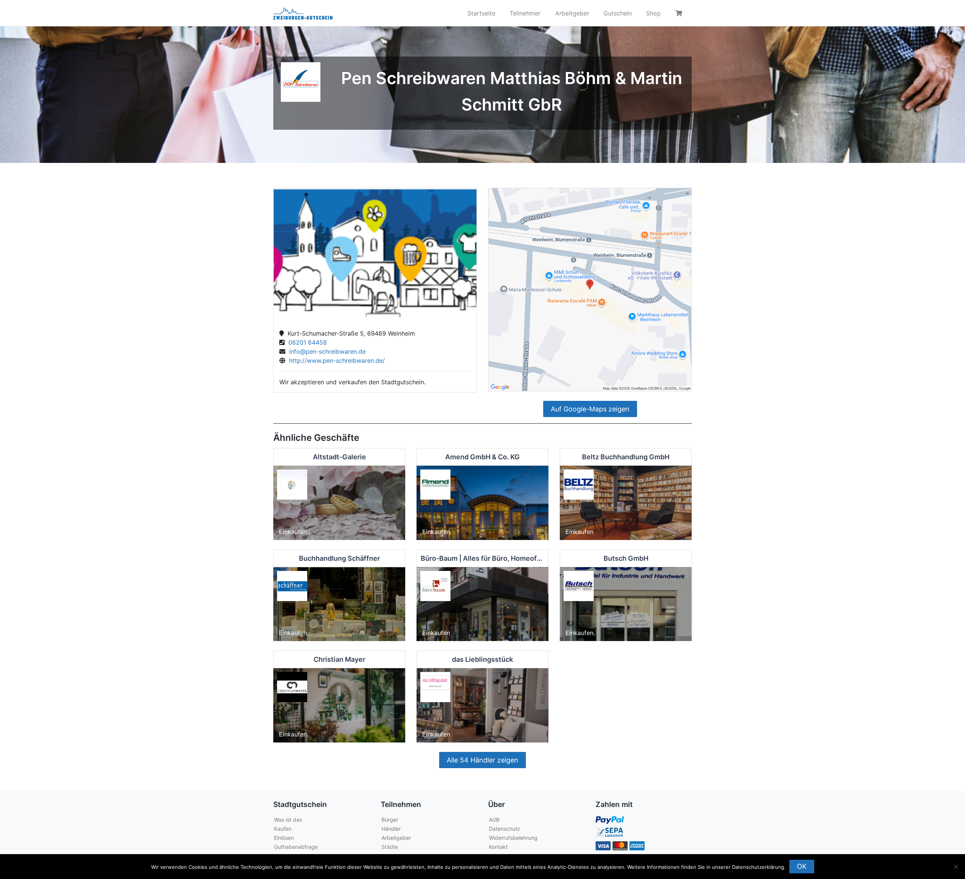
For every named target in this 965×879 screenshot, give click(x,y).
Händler (391, 828)
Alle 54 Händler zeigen (482, 760)
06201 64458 (306, 342)
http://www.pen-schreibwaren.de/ (335, 360)
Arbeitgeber (572, 13)
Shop (653, 13)
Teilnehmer (525, 13)
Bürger (389, 819)
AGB (494, 819)
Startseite (481, 13)
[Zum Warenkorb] (680, 13)
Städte (389, 847)
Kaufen (282, 828)
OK (802, 866)
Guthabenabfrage (296, 847)
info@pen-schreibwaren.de (325, 351)
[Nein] (955, 866)
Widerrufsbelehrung (513, 838)
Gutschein (618, 13)
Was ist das (288, 819)
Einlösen (284, 838)
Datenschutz (504, 828)
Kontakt (498, 847)
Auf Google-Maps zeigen (590, 409)
